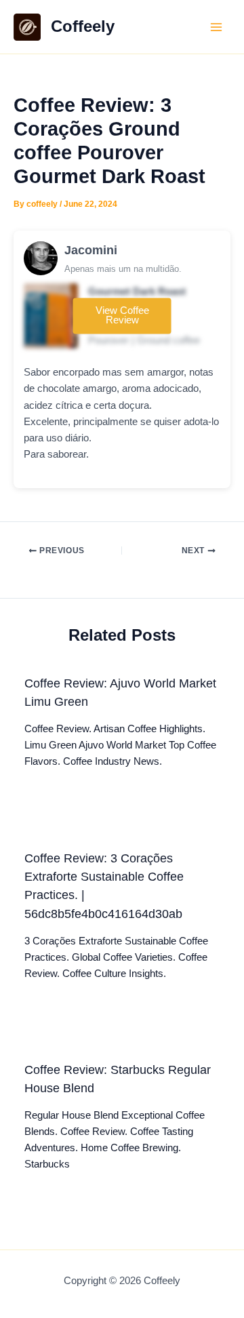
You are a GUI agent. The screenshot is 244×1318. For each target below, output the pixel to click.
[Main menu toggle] (216, 27)
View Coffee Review (122, 315)
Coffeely (83, 26)
